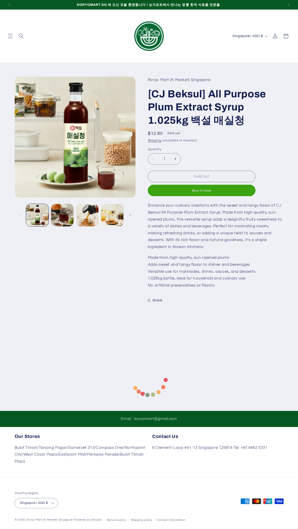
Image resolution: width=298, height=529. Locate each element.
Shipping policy (141, 520)
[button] (10, 36)
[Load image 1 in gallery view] (37, 215)
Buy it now (201, 190)
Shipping (154, 140)
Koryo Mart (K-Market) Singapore (50, 520)
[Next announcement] (289, 4)
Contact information (171, 520)
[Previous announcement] (9, 4)
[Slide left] (20, 215)
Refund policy (116, 520)
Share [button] (157, 300)
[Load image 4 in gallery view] (112, 215)
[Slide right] (130, 215)
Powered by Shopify (88, 520)
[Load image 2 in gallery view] (62, 215)
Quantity (154, 149)
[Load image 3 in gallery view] (87, 215)
